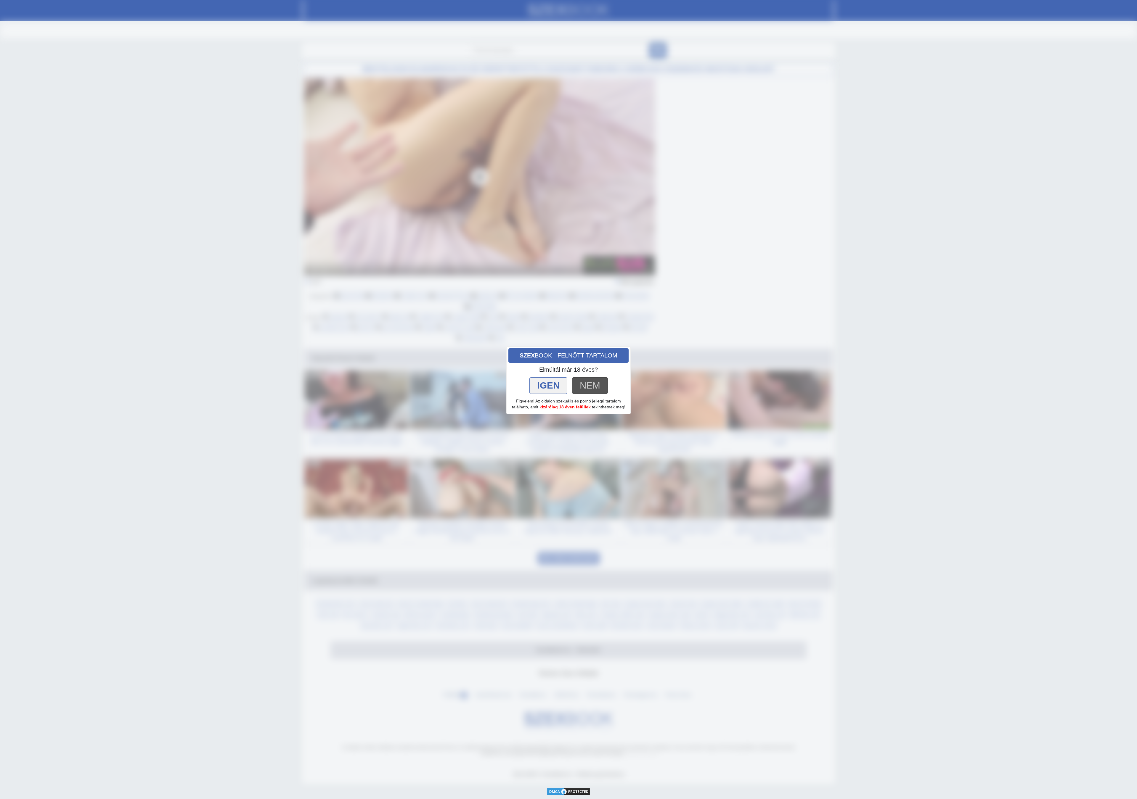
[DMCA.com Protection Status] (568, 791)
